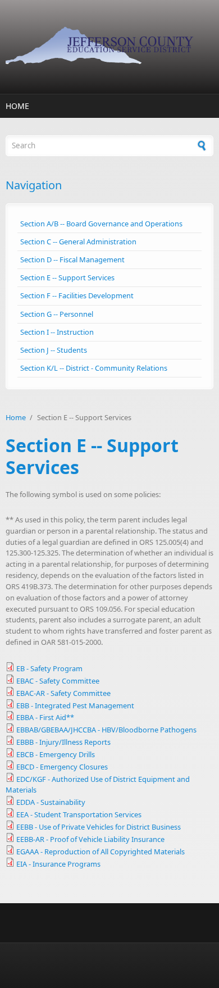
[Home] (109, 46)
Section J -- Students (53, 350)
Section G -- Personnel (56, 314)
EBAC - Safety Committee (57, 681)
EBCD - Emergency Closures (62, 767)
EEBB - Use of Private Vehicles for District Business (98, 827)
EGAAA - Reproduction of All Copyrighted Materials (100, 851)
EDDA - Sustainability (50, 802)
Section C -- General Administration (78, 241)
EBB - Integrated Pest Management (75, 705)
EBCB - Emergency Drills (55, 754)
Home (17, 106)
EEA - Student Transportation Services (79, 814)
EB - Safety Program (49, 668)
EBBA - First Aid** (45, 717)
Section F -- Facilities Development (77, 295)
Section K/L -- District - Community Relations (93, 368)
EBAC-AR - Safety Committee (63, 693)
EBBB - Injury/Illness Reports (63, 742)
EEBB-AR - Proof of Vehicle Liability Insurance (90, 839)
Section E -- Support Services (67, 277)
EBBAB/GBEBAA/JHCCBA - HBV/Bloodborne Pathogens (106, 730)
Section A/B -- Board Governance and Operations (101, 223)
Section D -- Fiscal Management (72, 259)
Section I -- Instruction (57, 332)
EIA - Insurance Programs (58, 864)
